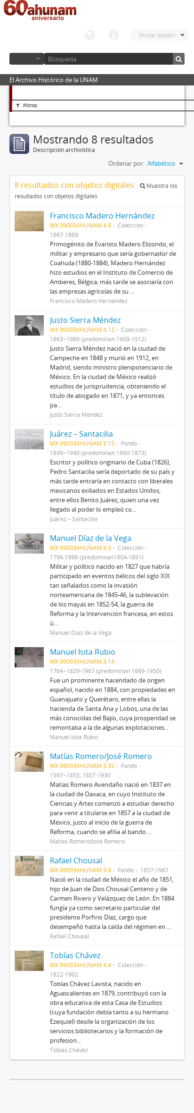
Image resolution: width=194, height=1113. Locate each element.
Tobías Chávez (75, 955)
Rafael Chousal (76, 860)
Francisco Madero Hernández (102, 216)
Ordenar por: (126, 163)
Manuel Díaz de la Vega (90, 538)
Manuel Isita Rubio (82, 652)
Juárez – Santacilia (81, 434)
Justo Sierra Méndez (85, 320)
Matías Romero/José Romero (101, 756)
